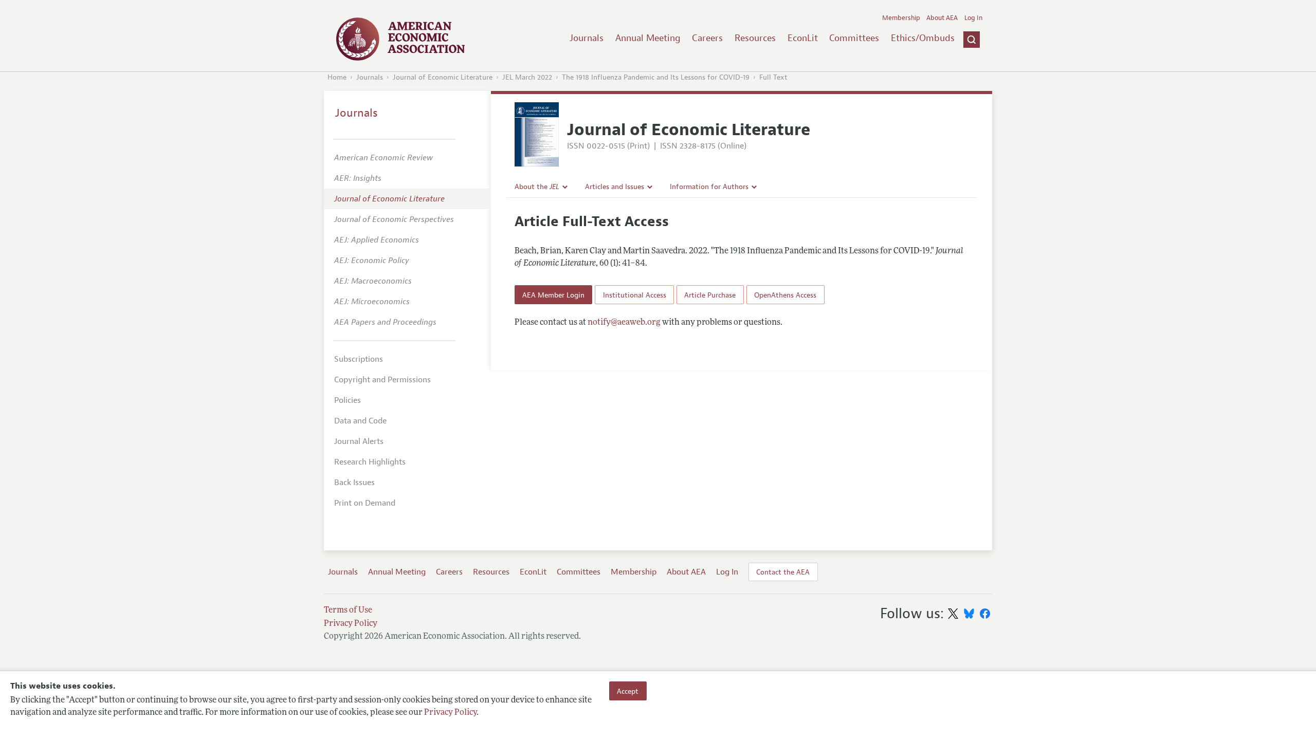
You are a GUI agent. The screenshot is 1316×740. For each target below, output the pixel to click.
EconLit (803, 38)
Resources (755, 38)
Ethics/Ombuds (923, 38)
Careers (707, 38)
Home (336, 77)
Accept (627, 690)
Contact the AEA (783, 572)
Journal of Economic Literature (442, 77)
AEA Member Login (553, 295)
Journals (587, 38)
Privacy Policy (450, 713)
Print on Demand (364, 503)
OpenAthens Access (785, 295)
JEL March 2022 (527, 77)
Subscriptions (358, 359)
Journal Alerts (358, 441)
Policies (347, 400)
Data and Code (360, 421)
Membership (901, 18)
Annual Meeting (648, 38)
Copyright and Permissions (382, 380)
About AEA (942, 18)
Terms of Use (348, 610)
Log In (973, 18)
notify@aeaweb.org (624, 323)
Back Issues (354, 482)
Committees (854, 38)
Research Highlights (370, 462)
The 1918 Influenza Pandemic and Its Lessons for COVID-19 (656, 77)
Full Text (773, 77)
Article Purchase (710, 295)
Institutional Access (634, 295)
